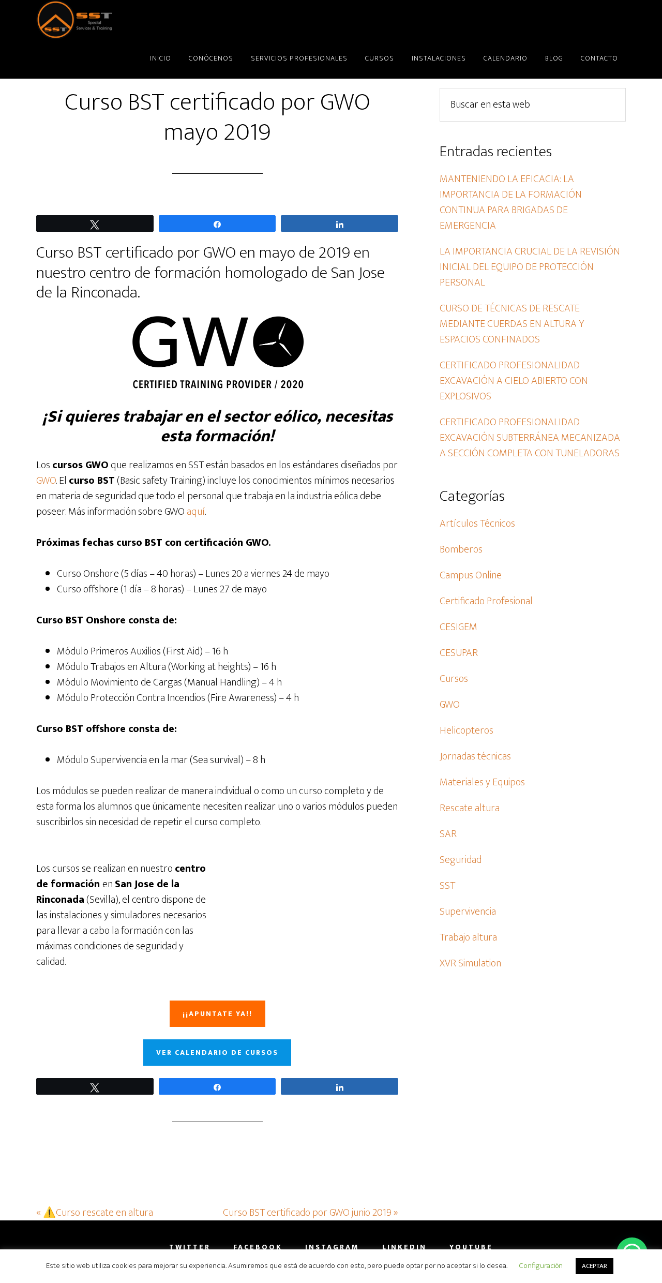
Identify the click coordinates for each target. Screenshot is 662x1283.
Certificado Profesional (486, 601)
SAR (448, 834)
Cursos (454, 679)
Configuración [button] (541, 1265)
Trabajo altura (468, 937)
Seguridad (461, 860)
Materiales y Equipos (482, 782)
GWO (46, 480)
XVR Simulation (470, 963)
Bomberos (461, 549)
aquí (196, 511)
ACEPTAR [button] (594, 1266)
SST (129, 19)
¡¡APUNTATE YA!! (217, 1014)
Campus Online (471, 575)
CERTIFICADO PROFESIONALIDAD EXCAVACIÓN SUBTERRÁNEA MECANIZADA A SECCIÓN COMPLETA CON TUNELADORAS (530, 437)
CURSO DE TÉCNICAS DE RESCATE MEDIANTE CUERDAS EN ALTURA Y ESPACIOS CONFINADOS (512, 324)
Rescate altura (470, 808)
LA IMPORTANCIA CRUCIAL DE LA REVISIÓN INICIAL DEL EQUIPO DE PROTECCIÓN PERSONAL (530, 267)
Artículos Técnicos (477, 523)
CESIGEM (458, 627)
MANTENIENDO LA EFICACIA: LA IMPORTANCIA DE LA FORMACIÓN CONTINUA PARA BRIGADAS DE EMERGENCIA (511, 202)
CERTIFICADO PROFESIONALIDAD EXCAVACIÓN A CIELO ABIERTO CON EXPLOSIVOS (514, 380)
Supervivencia (468, 911)
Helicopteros (466, 730)
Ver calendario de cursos (217, 1052)
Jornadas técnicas (475, 756)
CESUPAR (459, 653)
